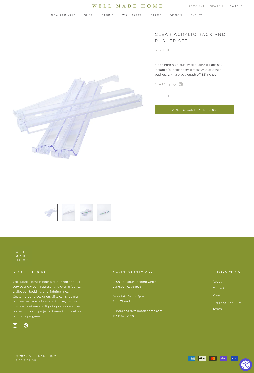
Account (197, 6)
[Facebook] (169, 85)
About (217, 281)
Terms (217, 309)
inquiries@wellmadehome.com (139, 311)
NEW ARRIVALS (63, 15)
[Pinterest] (181, 84)
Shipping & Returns (227, 302)
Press (216, 295)
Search (216, 6)
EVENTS (196, 15)
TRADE (156, 15)
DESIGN (176, 15)
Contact (218, 288)
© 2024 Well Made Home (37, 355)
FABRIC (108, 15)
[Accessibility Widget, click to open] (245, 364)
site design (26, 360)
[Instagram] (15, 325)
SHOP (88, 15)
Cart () (237, 6)
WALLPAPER (132, 15)
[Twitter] (174, 85)
